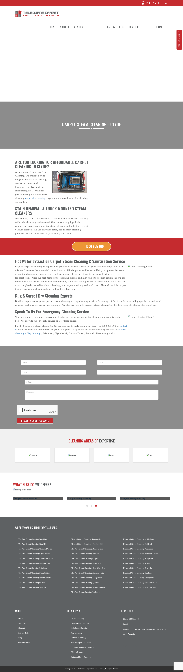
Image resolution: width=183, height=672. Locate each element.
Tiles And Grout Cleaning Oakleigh (137, 544)
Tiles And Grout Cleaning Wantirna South (140, 587)
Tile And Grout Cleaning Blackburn (33, 539)
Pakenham (132, 65)
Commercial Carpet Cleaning (86, 70)
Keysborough (134, 81)
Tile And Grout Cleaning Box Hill (32, 544)
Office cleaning (77, 652)
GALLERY (111, 27)
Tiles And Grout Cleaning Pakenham (138, 549)
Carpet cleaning (77, 618)
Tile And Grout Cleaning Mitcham (32, 568)
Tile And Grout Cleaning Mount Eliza (34, 573)
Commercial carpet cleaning (82, 647)
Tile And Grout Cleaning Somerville (86, 539)
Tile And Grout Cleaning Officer (31, 582)
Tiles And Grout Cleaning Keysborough (87, 573)
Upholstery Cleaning (83, 48)
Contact (21, 628)
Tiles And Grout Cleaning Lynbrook (86, 582)
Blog (121, 27)
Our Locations (24, 642)
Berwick (132, 48)
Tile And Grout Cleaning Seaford (32, 587)
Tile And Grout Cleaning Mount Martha (34, 578)
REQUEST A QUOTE (179, 39)
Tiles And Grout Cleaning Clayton (85, 558)
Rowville (132, 54)
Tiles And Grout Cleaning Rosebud (137, 563)
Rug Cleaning (79, 54)
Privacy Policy (24, 633)
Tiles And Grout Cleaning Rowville (137, 568)
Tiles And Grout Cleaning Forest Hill (86, 563)
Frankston (133, 59)
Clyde (130, 37)
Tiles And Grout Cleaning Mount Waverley (88, 587)
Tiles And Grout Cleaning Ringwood (138, 558)
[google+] (131, 640)
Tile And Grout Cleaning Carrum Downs (35, 549)
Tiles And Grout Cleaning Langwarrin (86, 578)
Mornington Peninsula (138, 98)
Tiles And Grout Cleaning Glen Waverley (88, 568)
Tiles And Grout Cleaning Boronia (85, 554)
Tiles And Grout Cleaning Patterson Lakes (140, 554)
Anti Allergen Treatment (85, 65)
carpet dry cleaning (35, 198)
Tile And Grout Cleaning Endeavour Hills (35, 558)
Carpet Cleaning (81, 37)
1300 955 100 (153, 3)
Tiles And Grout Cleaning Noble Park (138, 539)
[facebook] (18, 3)
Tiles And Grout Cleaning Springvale (138, 578)
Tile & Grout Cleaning (83, 43)
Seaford (132, 43)
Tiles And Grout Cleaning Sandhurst (138, 573)
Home (53, 27)
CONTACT (159, 27)
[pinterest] (23, 3)
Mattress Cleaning (82, 59)
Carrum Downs (135, 93)
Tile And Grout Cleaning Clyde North (34, 554)
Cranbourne (133, 76)
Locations (133, 27)
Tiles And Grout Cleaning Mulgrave (85, 592)
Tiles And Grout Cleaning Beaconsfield (87, 549)
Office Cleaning (80, 76)
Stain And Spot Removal (84, 81)
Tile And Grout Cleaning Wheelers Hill (87, 544)
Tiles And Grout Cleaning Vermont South (140, 582)
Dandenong (133, 70)
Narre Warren (134, 87)
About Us (65, 27)
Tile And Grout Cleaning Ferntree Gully (34, 563)
